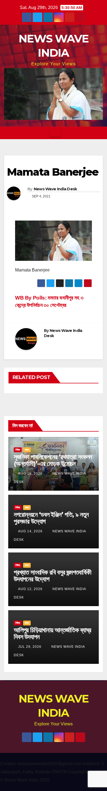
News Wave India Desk (55, 189)
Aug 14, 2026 (30, 531)
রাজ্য (27, 449)
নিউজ (17, 449)
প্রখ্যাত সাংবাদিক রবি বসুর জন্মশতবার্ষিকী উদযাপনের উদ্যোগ (52, 575)
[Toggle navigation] (55, 133)
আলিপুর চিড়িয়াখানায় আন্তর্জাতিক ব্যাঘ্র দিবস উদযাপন (52, 633)
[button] (99, 132)
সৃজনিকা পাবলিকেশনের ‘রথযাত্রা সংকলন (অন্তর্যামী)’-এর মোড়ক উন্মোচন (53, 460)
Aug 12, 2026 (30, 589)
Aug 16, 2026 (30, 473)
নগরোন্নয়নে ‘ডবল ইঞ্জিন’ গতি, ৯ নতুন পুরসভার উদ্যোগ (51, 518)
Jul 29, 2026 (29, 647)
